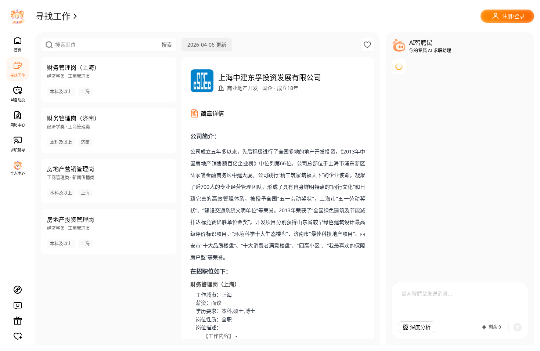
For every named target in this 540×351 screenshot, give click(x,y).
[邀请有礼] (17, 320)
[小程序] (17, 289)
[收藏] (367, 44)
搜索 (167, 44)
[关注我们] (17, 336)
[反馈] (17, 305)
